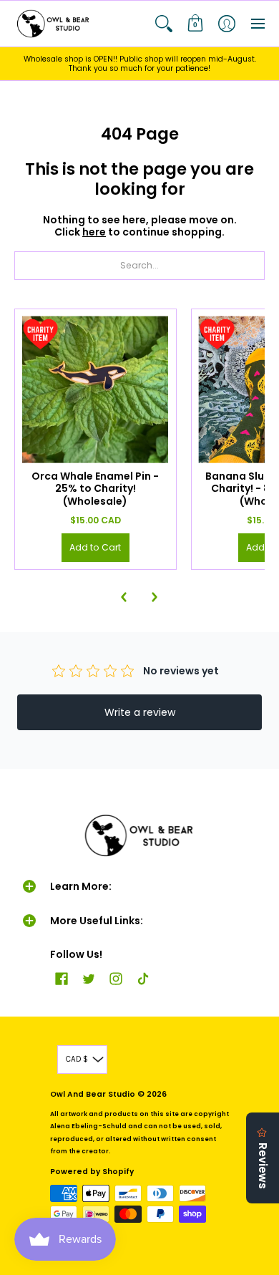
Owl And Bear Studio (92, 1094)
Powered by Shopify (92, 1171)
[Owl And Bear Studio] (53, 24)
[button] (164, 24)
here (94, 232)
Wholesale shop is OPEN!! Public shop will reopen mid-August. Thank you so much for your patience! (140, 64)
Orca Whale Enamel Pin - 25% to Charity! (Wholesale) (95, 488)
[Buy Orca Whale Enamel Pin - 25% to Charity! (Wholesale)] (95, 389)
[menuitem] (164, 24)
